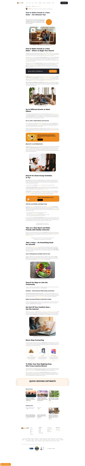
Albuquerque (45, 439)
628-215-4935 (58, 430)
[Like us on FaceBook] (21, 430)
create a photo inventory (32, 311)
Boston (33, 439)
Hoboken (61, 438)
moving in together (39, 124)
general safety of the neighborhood (54, 130)
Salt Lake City (37, 439)
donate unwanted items (52, 76)
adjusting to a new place (46, 54)
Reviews (48, 430)
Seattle (52, 438)
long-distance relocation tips (40, 259)
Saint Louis (57, 439)
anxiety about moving (35, 213)
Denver (26, 439)
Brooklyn (43, 438)
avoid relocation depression (48, 77)
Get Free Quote (52, 71)
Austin (55, 438)
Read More (40, 139)
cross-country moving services (32, 370)
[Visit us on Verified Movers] (37, 448)
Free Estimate (49, 427)
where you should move (53, 311)
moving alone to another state (44, 76)
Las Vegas (41, 439)
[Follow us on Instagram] (25, 430)
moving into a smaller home (33, 76)
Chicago (40, 438)
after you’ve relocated (49, 206)
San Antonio (49, 439)
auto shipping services (35, 80)
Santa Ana (32, 438)
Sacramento (36, 438)
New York (24, 438)
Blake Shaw (29, 8)
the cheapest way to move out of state (44, 78)
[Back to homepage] (20, 3)
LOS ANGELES (28, 438)
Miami (49, 438)
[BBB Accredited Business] (42, 448)
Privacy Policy (49, 431)
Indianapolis (61, 439)
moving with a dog (32, 206)
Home (31, 427)
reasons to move (53, 53)
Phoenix (23, 439)
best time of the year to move (44, 311)
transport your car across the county (49, 80)
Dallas (46, 438)
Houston (58, 438)
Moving (40, 430)
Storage (40, 431)
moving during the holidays (35, 146)
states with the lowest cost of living (40, 296)
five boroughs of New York (53, 128)
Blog (30, 430)
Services (31, 431)
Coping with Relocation (37, 6)
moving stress (56, 208)
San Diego (29, 439)
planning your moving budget (30, 78)
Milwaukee (53, 439)
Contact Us (31, 434)
